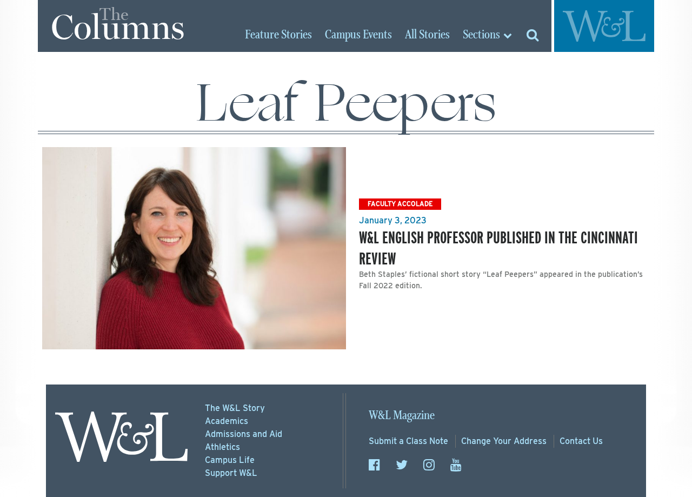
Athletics (222, 447)
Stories (278, 35)
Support (231, 473)
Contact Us (581, 441)
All (427, 35)
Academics (226, 421)
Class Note (408, 441)
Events (358, 35)
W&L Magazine (402, 415)
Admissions (243, 434)
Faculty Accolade (400, 204)
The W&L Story (235, 408)
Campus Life (230, 460)
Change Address (504, 441)
